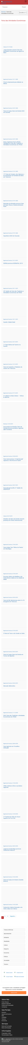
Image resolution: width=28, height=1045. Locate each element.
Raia (3, 1015)
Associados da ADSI (5, 1041)
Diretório (4, 1012)
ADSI (9, 1040)
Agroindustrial (7, 933)
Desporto (6, 949)
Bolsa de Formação (7, 1026)
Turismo (6, 964)
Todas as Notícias (8, 929)
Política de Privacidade (7, 1005)
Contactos (4, 1007)
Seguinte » (12, 916)
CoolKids (4, 1017)
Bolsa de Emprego (6, 1027)
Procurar (24, 7)
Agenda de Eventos (7, 1014)
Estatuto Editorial (6, 1003)
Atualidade (6, 941)
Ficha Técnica (5, 1002)
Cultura (6, 945)
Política (6, 956)
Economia (6, 952)
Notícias (3, 11)
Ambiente (6, 937)
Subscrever (14, 992)
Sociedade (6, 960)
